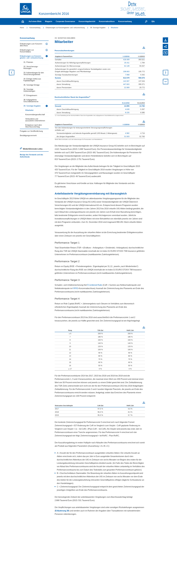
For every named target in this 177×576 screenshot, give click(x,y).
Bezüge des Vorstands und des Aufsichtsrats (31, 156)
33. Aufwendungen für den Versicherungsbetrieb (33, 73)
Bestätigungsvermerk (28, 135)
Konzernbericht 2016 (54, 14)
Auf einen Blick (35, 21)
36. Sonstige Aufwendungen (29, 90)
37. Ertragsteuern (30, 95)
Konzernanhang (125, 21)
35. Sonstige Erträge (31, 85)
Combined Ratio (95, 285)
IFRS (76, 288)
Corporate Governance (65, 21)
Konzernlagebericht (87, 21)
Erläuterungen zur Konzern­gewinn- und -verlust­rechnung (65, 28)
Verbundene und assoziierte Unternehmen (35, 120)
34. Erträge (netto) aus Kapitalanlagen (32, 80)
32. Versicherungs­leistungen (30, 67)
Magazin (48, 21)
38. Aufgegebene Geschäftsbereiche (30, 101)
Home (22, 28)
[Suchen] (146, 21)
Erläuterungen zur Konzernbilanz (27, 51)
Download (139, 48)
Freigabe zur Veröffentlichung (31, 131)
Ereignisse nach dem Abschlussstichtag (33, 126)
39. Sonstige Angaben (97, 28)
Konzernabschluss (107, 21)
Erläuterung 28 (62, 511)
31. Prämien (28, 62)
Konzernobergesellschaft (35, 114)
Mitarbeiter (114, 28)
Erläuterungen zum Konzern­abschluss (31, 45)
